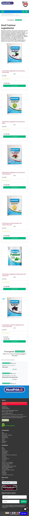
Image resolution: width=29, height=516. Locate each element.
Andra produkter (5, 468)
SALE (3, 447)
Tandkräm (4, 456)
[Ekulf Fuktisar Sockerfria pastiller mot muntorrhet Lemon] (14, 208)
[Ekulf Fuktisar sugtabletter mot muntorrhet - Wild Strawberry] (14, 158)
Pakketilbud (4, 472)
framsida (3, 471)
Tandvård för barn (5, 458)
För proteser (4, 457)
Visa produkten (14, 85)
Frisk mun (4, 450)
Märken (3, 448)
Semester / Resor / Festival (7, 463)
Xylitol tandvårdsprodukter (7, 467)
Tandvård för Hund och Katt (7, 474)
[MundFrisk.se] (7, 3)
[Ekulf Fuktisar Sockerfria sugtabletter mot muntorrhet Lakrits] (14, 310)
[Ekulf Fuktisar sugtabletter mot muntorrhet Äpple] (14, 107)
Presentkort (4, 473)
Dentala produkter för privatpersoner (9, 455)
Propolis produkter (6, 464)
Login (3, 479)
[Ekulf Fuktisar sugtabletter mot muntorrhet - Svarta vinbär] (14, 56)
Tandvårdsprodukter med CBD (8, 469)
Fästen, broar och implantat (7, 462)
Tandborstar (4, 453)
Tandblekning (4, 452)
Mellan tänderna (5, 451)
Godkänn (23, 501)
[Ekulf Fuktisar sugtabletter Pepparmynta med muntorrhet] (14, 259)
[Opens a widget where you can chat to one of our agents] (24, 513)
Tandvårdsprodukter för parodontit (9, 466)
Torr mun (4, 461)
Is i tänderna (4, 459)
